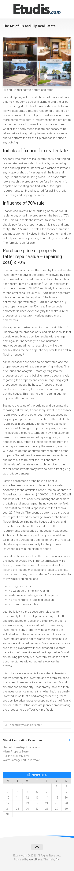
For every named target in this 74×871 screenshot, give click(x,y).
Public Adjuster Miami (16, 755)
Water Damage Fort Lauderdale (21, 760)
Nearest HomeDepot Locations (21, 747)
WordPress (35, 859)
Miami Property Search (16, 751)
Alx (57, 859)
